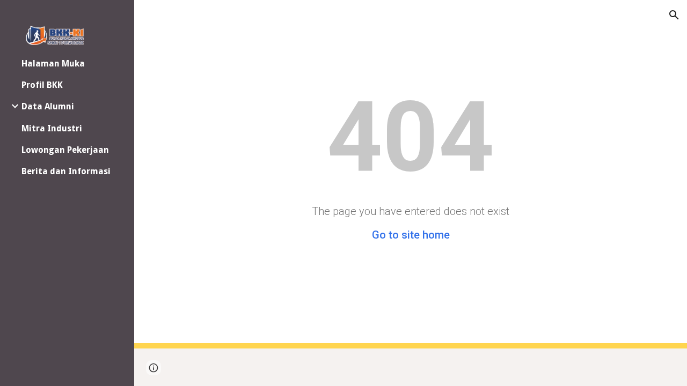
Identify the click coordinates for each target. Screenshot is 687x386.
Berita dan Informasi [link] (66, 171)
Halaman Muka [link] (53, 63)
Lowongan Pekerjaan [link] (65, 150)
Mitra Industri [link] (51, 128)
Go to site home (411, 234)
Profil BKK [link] (42, 85)
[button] (674, 15)
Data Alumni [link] (47, 106)
